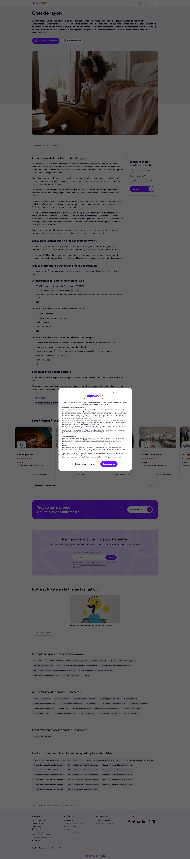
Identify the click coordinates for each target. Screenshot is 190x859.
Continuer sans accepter (120, 393)
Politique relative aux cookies (113, 457)
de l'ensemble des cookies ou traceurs (85, 412)
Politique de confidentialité (92, 457)
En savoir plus (95, 451)
